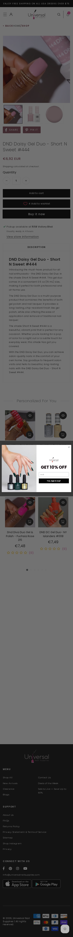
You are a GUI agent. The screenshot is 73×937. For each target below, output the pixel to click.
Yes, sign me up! (54, 481)
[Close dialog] (69, 447)
